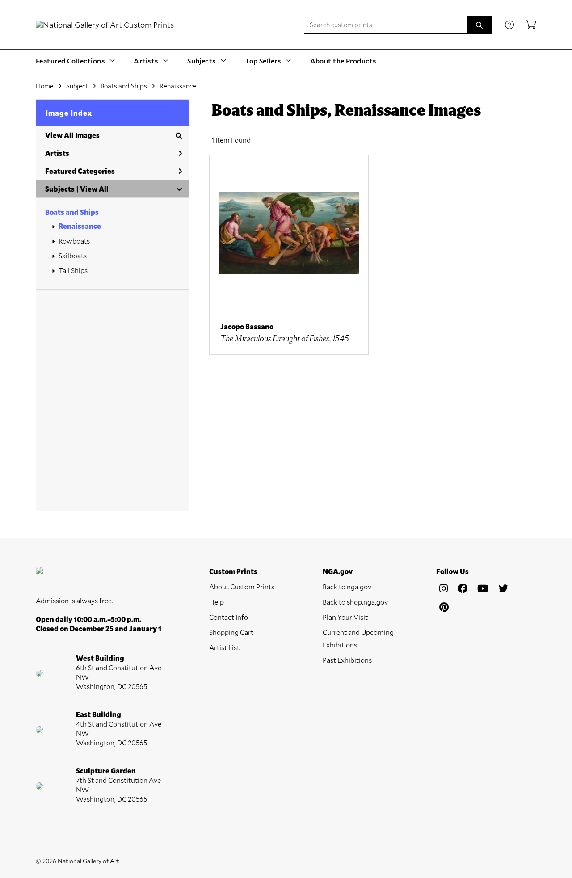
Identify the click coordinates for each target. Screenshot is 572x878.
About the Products (343, 60)
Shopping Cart (231, 632)
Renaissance (80, 226)
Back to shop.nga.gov (355, 601)
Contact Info (228, 617)
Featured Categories (80, 171)
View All (94, 188)
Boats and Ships (72, 212)
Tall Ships (73, 270)
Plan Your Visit (345, 617)
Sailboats (73, 255)
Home (45, 85)
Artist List (224, 647)
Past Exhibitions (347, 659)
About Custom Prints (241, 586)
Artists (57, 153)
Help (216, 601)
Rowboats (74, 240)
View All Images (72, 135)
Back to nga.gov (347, 586)
